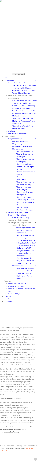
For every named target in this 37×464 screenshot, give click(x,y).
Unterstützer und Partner (17, 284)
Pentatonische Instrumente (17, 134)
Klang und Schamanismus (17, 215)
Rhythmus (11, 131)
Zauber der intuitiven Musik (18, 83)
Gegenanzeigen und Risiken (18, 212)
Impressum (8, 301)
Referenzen (8, 296)
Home (6, 78)
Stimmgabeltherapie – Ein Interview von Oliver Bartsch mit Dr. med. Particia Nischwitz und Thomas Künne (26, 273)
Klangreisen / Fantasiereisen (22, 146)
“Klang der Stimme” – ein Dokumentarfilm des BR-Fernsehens (25, 253)
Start (21, 313)
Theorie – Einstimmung (24, 151)
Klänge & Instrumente (16, 286)
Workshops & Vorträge (12, 294)
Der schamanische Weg (20, 217)
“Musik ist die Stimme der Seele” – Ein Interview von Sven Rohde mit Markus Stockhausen (24, 113)
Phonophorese (17, 149)
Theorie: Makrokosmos (24, 164)
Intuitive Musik (9, 80)
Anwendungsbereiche (20, 141)
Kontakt (7, 299)
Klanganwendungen (15, 139)
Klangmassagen (17, 144)
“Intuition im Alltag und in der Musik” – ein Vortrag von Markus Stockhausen (23, 120)
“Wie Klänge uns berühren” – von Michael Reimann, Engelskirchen (26, 230)
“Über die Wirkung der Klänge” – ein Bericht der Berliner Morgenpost (25, 260)
